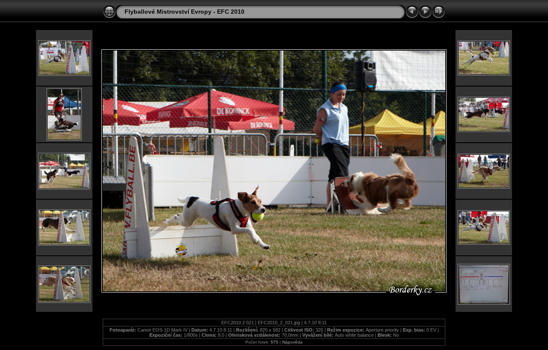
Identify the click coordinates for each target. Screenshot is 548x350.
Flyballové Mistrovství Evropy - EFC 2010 (184, 11)
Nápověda (292, 342)
